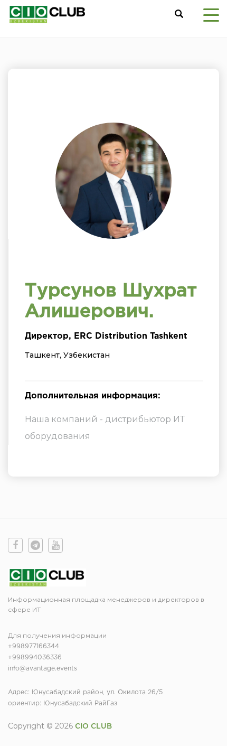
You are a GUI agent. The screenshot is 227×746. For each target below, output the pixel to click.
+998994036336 (35, 657)
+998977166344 (33, 646)
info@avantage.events (42, 669)
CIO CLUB (93, 726)
